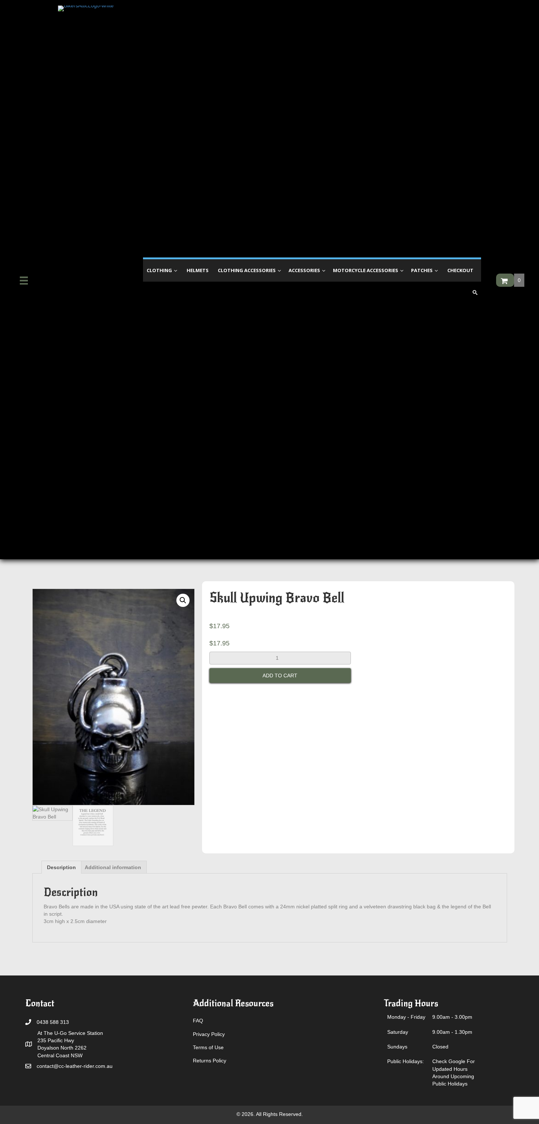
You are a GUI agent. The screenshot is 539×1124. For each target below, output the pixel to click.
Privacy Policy (209, 1034)
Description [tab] (61, 867)
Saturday (397, 1032)
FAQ (198, 1021)
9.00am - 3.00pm (452, 1017)
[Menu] (24, 280)
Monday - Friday (406, 1017)
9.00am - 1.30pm (452, 1032)
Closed (440, 1047)
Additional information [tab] (113, 867)
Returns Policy (209, 1060)
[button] (183, 600)
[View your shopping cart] (505, 280)
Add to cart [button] (280, 675)
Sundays (397, 1047)
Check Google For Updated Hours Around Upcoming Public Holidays (453, 1072)
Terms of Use (208, 1047)
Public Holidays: (405, 1061)
